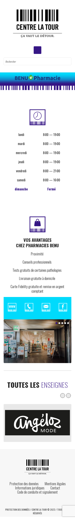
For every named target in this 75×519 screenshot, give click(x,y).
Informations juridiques (29, 488)
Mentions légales (55, 484)
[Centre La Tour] (37, 23)
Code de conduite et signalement (37, 492)
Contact (55, 488)
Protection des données (24, 484)
